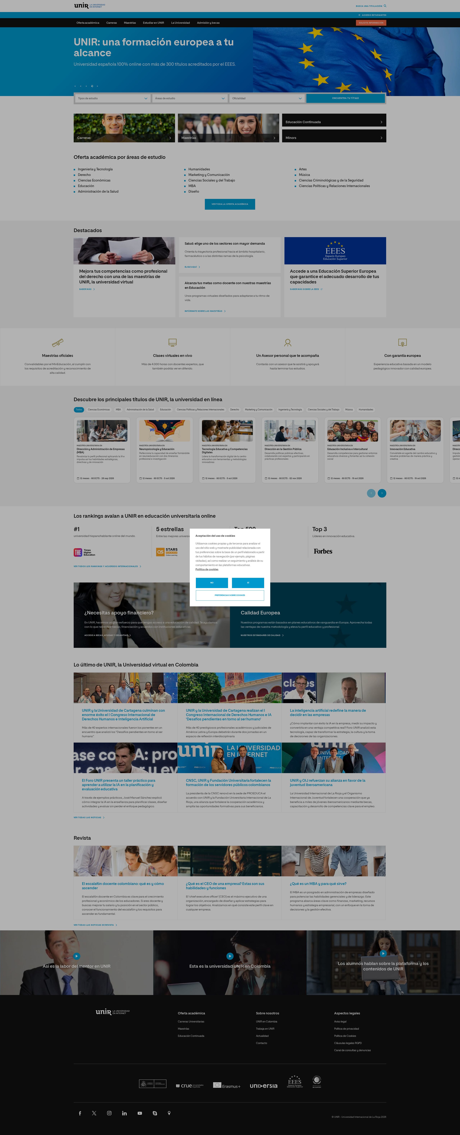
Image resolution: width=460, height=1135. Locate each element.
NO (211, 583)
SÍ (248, 583)
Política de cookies (207, 569)
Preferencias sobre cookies (230, 595)
